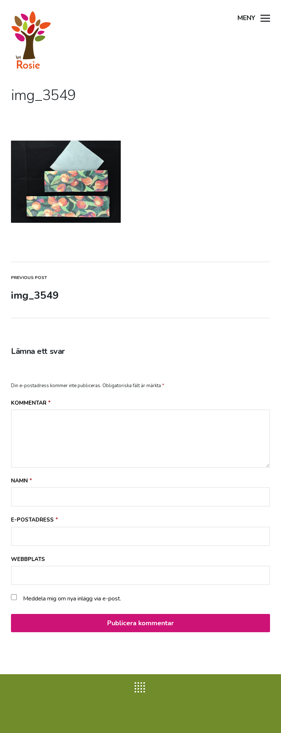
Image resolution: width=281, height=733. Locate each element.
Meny (246, 18)
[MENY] (265, 17)
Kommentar (31, 402)
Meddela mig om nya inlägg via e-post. (72, 599)
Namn (21, 480)
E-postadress (34, 519)
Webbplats (28, 559)
